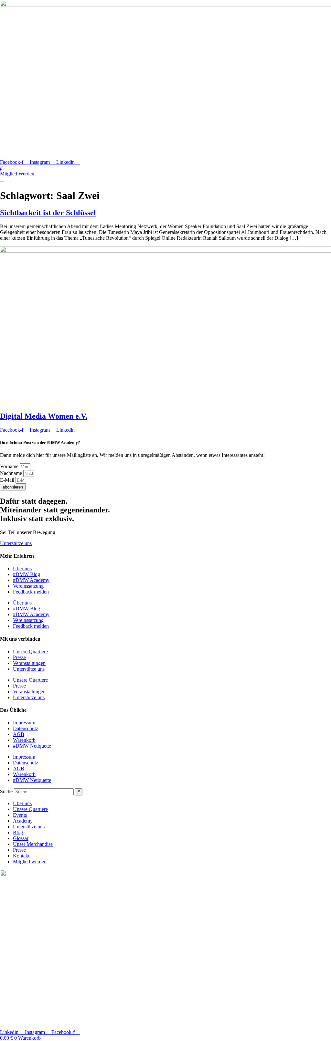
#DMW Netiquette (32, 746)
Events (20, 815)
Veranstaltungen (29, 663)
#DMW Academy (31, 580)
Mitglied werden (30, 861)
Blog (18, 832)
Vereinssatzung (28, 586)
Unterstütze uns (29, 669)
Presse (19, 657)
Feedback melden (31, 591)
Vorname (10, 466)
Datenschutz (25, 728)
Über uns (22, 568)
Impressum (24, 722)
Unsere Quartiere (30, 651)
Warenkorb (24, 740)
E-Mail (8, 480)
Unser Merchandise (33, 844)
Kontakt (21, 855)
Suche (6, 791)
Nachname (11, 473)
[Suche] (78, 791)
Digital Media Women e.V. (43, 416)
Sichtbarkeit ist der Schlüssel (48, 212)
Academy (23, 821)
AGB (18, 734)
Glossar (20, 838)
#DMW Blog (26, 574)
